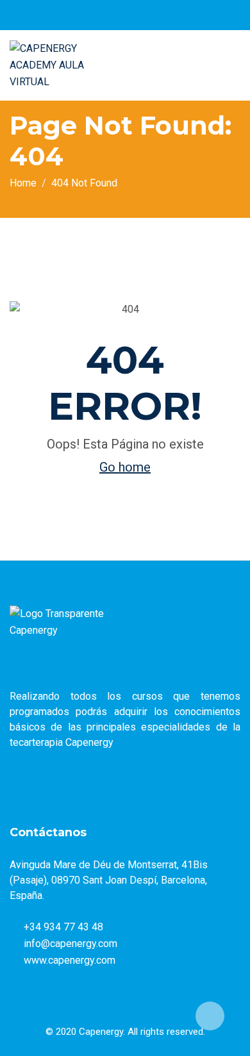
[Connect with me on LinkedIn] (149, 15)
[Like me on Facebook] (84, 15)
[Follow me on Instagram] (133, 15)
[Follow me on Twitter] (101, 15)
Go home (125, 467)
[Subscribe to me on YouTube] (117, 15)
